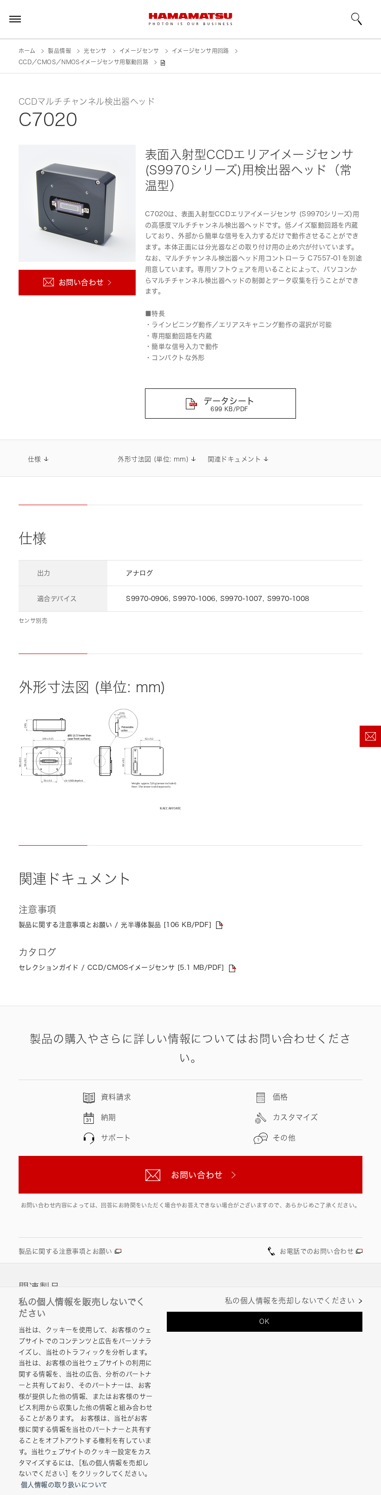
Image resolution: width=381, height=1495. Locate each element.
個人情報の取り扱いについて (64, 1484)
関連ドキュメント (234, 459)
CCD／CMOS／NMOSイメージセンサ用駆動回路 (83, 62)
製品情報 (59, 50)
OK (264, 1321)
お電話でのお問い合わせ (317, 1251)
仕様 (34, 459)
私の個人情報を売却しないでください (290, 1300)
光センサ (95, 50)
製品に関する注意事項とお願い (65, 1251)
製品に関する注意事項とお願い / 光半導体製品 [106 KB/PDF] (115, 924)
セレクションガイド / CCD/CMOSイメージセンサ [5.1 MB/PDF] (121, 967)
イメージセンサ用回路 (200, 50)
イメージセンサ (139, 50)
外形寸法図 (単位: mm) (153, 459)
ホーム (27, 50)
